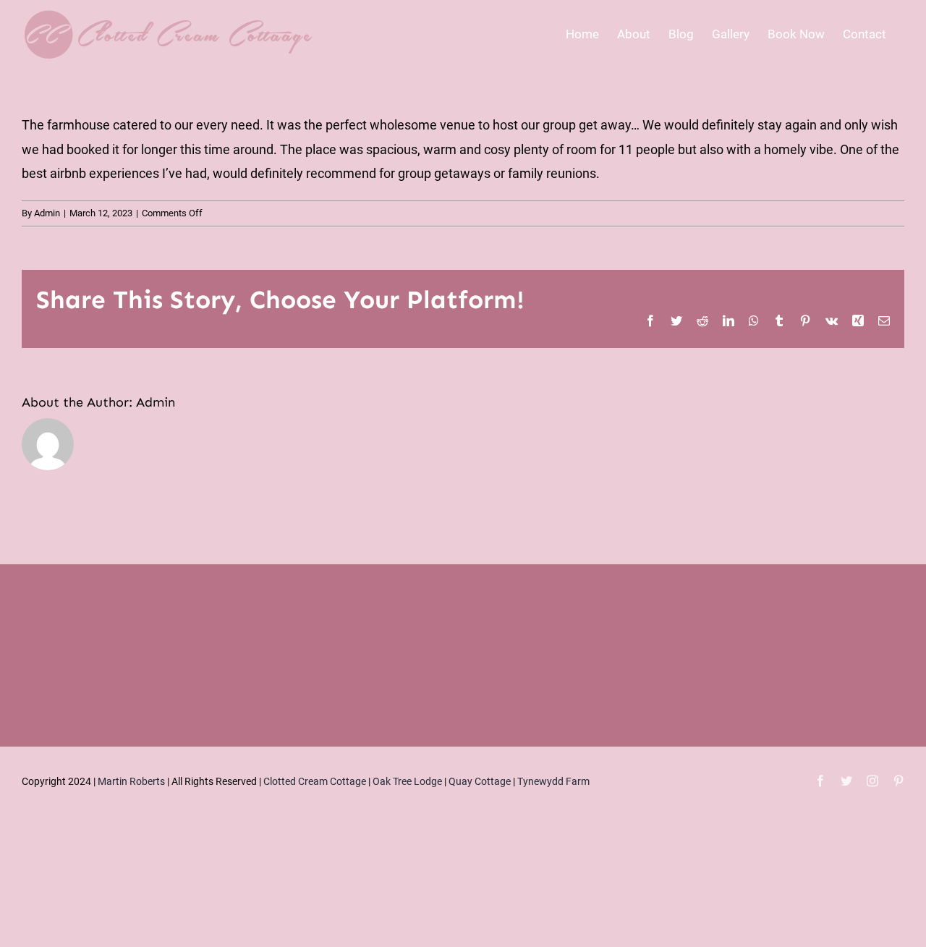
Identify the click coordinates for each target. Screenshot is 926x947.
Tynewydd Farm (553, 781)
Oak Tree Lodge (407, 781)
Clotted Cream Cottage (314, 781)
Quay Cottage (480, 781)
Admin (47, 213)
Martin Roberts (131, 781)
